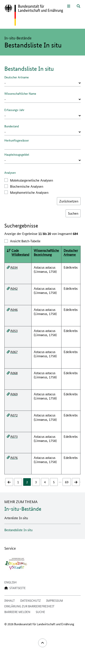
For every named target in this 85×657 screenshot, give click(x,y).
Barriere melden (17, 612)
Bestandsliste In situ (18, 529)
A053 (14, 330)
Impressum (54, 600)
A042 (14, 288)
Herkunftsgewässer (16, 140)
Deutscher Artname (16, 77)
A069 (14, 394)
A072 (14, 415)
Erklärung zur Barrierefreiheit (29, 606)
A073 (14, 436)
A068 (14, 373)
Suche (40, 612)
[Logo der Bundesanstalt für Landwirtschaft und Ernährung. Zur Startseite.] (33, 15)
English (10, 582)
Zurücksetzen (68, 201)
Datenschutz (30, 600)
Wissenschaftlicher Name (20, 93)
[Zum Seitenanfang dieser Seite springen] (42, 642)
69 (66, 482)
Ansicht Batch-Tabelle (25, 241)
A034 (14, 267)
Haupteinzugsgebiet (16, 154)
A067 (14, 351)
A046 (14, 309)
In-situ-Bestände (22, 509)
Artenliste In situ (16, 517)
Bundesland (11, 126)
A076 (14, 457)
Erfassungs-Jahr (14, 110)
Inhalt (9, 600)
